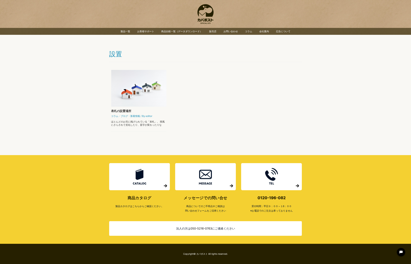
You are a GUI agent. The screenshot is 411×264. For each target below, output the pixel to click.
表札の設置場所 (121, 111)
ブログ (124, 116)
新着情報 (135, 116)
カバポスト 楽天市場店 (205, 14)
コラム (248, 31)
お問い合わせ (230, 31)
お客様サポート (145, 31)
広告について (283, 31)
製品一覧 (125, 31)
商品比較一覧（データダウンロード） (181, 31)
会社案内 (264, 31)
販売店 (212, 31)
